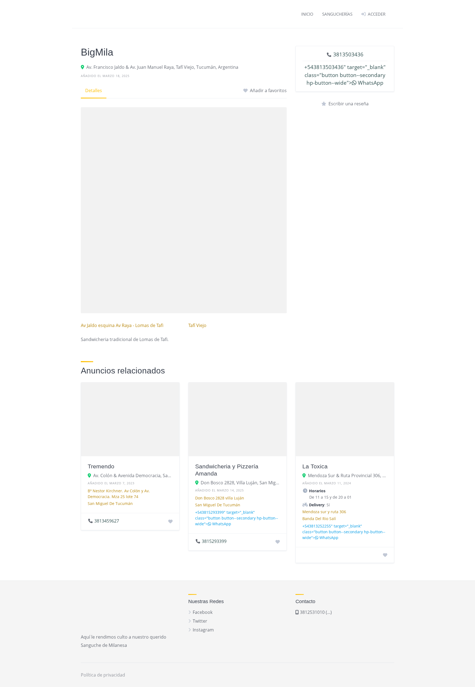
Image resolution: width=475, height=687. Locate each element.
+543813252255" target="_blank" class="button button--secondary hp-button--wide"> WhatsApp (343, 531)
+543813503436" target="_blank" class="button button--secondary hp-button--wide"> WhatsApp (345, 75)
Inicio (307, 14)
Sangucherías (337, 14)
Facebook (202, 612)
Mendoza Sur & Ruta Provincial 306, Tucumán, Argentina (347, 475)
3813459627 (106, 521)
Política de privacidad (103, 675)
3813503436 (348, 54)
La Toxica (315, 466)
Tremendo (101, 466)
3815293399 (214, 541)
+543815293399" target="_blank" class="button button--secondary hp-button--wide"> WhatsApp (236, 518)
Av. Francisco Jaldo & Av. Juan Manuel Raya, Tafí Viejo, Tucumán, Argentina (162, 67)
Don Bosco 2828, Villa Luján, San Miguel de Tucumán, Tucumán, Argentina (240, 483)
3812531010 (312, 612)
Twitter (200, 621)
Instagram (203, 630)
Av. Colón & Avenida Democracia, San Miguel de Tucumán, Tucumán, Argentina (133, 475)
